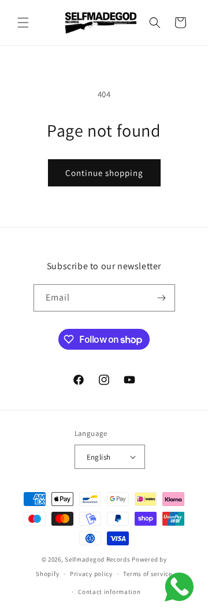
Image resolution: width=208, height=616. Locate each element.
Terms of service (147, 574)
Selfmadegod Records (97, 559)
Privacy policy (91, 574)
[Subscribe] (161, 297)
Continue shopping (104, 172)
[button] (23, 22)
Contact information (109, 592)
